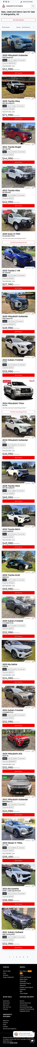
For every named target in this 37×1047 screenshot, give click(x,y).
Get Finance (18, 73)
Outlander (23, 981)
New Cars (6, 1005)
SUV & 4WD (6, 971)
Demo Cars (6, 1003)
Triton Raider (24, 993)
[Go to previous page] (9, 957)
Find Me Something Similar (18, 242)
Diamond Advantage (26, 1007)
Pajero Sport (23, 979)
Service (22, 1001)
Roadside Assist (25, 1011)
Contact (5, 1026)
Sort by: (18, 27)
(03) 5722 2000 (28, 1)
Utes (4, 973)
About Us (6, 1020)
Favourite (27, 52)
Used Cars (6, 1001)
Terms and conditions (9, 1028)
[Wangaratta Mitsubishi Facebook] (4, 1)
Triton (21, 975)
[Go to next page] (27, 957)
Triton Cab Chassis (25, 977)
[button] (33, 6)
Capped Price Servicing (27, 1009)
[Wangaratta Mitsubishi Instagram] (6, 1)
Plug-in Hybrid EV (8, 977)
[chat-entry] (32, 1040)
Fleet (4, 1024)
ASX (21, 991)
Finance (5, 1009)
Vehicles (5, 975)
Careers (5, 1022)
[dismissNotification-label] (33, 1031)
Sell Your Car (7, 1007)
